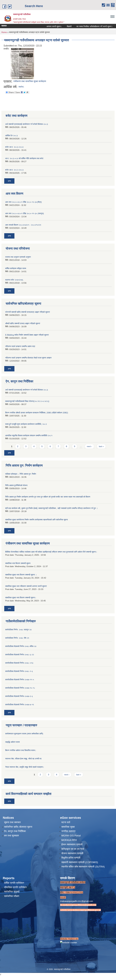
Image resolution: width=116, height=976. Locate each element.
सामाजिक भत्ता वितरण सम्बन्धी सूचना (17, 563)
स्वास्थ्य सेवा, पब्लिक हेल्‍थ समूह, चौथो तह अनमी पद (23, 758)
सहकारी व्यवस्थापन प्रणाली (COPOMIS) (79, 862)
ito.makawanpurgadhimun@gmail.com (78, 905)
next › (89, 446)
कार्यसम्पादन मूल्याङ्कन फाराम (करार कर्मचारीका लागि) (24, 733)
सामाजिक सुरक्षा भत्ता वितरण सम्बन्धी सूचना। (20, 597)
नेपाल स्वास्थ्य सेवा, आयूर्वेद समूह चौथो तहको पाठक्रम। (24, 767)
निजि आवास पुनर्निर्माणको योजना (16, 485)
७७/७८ (21, 86)
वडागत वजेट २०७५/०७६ (14, 280)
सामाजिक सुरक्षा (68, 827)
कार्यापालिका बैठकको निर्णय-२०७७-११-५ (19, 679)
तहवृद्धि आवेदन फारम (12, 742)
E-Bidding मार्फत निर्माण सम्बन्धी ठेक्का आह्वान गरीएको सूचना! (27, 335)
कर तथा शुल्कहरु (11, 835)
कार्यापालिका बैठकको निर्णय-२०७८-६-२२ (19, 654)
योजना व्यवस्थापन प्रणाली (72, 853)
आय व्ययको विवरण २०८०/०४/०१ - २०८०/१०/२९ (23, 225)
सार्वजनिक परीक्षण (11, 896)
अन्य (9, 181)
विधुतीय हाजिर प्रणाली (70, 857)
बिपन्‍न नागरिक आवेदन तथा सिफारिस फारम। (20, 750)
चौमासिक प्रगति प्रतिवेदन (15, 887)
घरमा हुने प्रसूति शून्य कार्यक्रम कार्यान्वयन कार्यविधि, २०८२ (26, 424)
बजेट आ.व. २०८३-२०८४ (14, 147)
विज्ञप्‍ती (59, 26)
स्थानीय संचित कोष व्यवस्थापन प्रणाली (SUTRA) (83, 866)
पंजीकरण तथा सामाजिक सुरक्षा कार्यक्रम (29, 81)
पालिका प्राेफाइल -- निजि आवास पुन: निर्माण (20, 474)
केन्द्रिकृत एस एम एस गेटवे (72, 849)
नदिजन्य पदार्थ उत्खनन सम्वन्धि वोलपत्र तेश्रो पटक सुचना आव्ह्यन (28, 358)
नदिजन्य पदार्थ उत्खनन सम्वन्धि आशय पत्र (20, 346)
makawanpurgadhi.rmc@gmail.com (76, 901)
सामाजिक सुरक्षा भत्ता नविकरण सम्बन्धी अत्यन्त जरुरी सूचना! (26, 586)
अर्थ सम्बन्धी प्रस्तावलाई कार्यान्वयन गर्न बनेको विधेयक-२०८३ (26, 124)
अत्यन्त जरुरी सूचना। (44, 26)
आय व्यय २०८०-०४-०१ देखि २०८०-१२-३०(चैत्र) (23, 202)
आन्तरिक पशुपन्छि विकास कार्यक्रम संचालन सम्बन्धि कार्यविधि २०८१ (28, 435)
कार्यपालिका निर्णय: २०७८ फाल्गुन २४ (18, 629)
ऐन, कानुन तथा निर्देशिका (15, 831)
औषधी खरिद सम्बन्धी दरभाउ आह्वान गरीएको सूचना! (22, 323)
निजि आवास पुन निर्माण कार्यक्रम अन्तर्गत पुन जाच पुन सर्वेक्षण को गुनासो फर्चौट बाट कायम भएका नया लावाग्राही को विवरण (47, 497)
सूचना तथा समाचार (12, 822)
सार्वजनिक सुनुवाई (11, 891)
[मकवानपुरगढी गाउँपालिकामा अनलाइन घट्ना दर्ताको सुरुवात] (22, 63)
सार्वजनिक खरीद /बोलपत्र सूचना (18, 827)
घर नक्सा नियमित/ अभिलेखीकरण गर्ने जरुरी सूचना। (85, 26)
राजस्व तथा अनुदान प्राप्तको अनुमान (18, 257)
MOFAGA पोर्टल (69, 840)
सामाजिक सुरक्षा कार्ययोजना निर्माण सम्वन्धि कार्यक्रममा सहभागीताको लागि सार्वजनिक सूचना (36, 519)
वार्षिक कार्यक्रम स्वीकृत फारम (15, 268)
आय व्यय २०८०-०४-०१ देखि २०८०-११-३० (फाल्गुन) (24, 213)
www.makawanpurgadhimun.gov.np (84, 910)
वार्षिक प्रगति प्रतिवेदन (14, 883)
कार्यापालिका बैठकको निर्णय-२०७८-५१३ (19, 663)
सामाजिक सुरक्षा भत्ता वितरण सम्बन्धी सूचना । (21, 575)
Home (4, 32)
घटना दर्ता (65, 822)
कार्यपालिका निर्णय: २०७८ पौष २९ (17, 638)
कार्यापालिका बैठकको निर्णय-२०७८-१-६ (19, 671)
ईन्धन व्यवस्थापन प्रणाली (71, 844)
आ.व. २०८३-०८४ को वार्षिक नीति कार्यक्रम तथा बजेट (24, 158)
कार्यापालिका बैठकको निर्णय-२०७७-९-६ (19, 696)
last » (101, 446)
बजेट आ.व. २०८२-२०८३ (14, 170)
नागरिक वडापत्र (68, 831)
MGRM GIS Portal (71, 835)
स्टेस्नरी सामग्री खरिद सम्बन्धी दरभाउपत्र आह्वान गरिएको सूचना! (27, 312)
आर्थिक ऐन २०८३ (11, 135)
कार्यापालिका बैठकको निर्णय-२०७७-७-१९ (19, 704)
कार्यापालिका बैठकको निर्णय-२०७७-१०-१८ (20, 688)
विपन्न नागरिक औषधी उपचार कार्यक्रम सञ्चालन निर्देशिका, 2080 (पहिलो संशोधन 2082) (36, 412)
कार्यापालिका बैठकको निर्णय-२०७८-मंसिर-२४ (20, 646)
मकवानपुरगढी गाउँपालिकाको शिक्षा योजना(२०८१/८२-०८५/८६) (27, 401)
